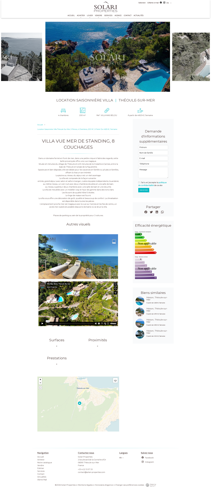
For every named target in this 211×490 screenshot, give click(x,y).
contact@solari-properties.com (91, 472)
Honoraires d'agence (104, 485)
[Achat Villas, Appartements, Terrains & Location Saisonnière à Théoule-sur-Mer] (105, 11)
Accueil (40, 125)
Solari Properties (85, 457)
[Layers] (115, 380)
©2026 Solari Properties (65, 485)
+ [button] (40, 379)
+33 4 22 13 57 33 (85, 469)
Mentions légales (85, 485)
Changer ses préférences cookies (129, 485)
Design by (153, 485)
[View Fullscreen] (40, 387)
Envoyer (144, 190)
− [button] (40, 382)
